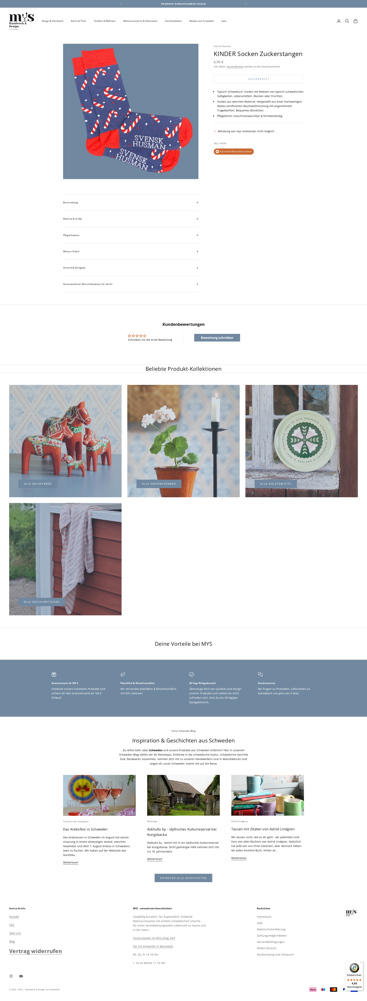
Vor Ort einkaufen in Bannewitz (153, 946)
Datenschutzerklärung (271, 929)
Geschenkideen (173, 21)
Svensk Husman (222, 46)
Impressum (264, 916)
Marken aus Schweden (201, 21)
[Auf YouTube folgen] (21, 976)
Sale (224, 21)
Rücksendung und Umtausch (275, 954)
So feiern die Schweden (76, 821)
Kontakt (14, 916)
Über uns (15, 933)
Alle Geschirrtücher (41, 602)
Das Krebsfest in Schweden (85, 829)
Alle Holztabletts (275, 483)
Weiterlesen (70, 862)
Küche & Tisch (78, 21)
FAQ (11, 925)
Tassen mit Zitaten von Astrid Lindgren (263, 829)
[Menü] (361, 963)
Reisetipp (152, 821)
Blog (12, 941)
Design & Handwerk (52, 21)
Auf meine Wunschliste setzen (236, 151)
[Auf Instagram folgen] (11, 976)
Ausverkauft (259, 79)
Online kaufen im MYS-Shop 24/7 (154, 938)
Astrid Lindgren (239, 821)
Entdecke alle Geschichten (183, 878)
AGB (259, 923)
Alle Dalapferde (38, 483)
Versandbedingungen (271, 942)
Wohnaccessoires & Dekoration (140, 21)
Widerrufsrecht (266, 948)
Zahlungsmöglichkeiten (272, 935)
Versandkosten (235, 66)
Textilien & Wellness (105, 21)
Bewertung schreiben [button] (217, 338)
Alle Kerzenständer (159, 483)
